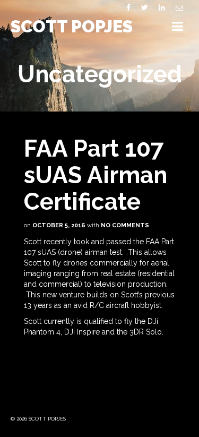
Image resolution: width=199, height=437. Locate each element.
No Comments (125, 225)
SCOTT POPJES (72, 26)
